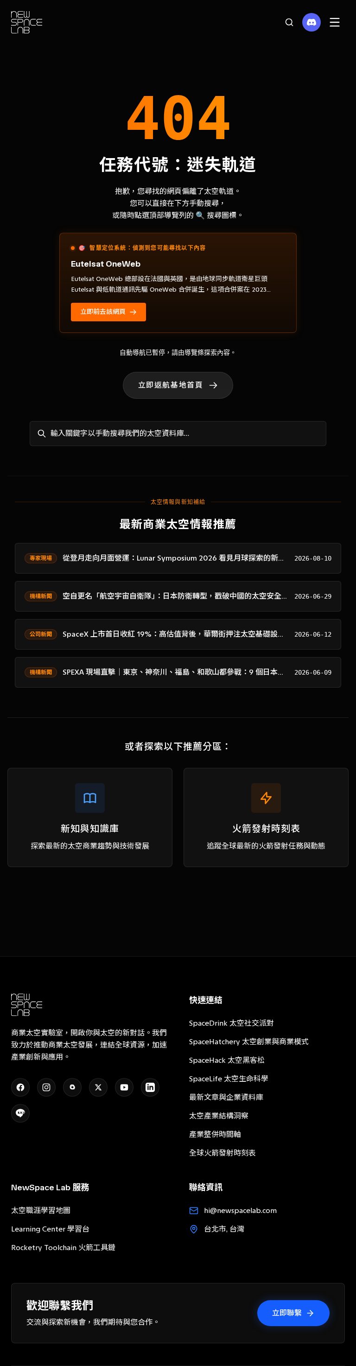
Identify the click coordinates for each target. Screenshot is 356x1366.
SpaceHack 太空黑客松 (227, 1060)
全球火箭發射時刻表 (222, 1153)
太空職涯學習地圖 (40, 1210)
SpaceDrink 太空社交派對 (231, 1023)
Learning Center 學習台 (50, 1229)
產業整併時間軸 (215, 1134)
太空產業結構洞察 (218, 1115)
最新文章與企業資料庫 (226, 1097)
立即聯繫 (287, 1313)
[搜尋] (289, 22)
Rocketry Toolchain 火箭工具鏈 (63, 1247)
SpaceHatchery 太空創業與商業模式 (249, 1041)
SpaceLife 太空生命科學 (228, 1078)
